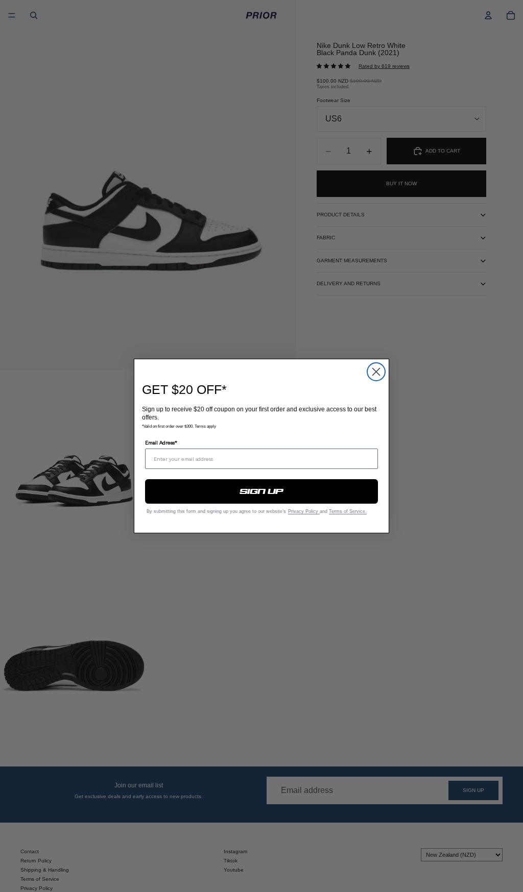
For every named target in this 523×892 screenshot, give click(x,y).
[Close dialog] (376, 372)
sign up (261, 491)
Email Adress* (161, 442)
